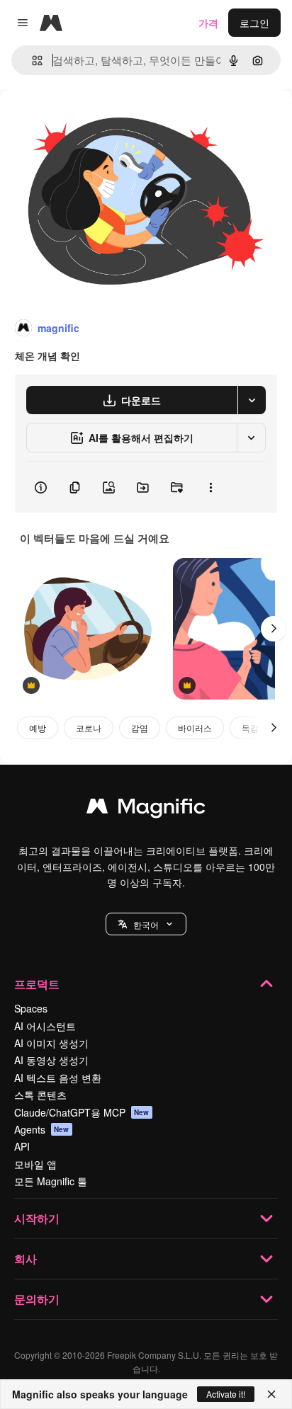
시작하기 (37, 1218)
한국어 (146, 924)
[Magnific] (146, 809)
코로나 (88, 727)
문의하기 (37, 1299)
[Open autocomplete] (31, 60)
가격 (208, 23)
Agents (41, 1129)
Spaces (30, 1008)
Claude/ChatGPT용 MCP (82, 1112)
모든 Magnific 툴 (50, 1181)
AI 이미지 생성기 (51, 1043)
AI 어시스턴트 (45, 1026)
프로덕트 (37, 984)
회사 (25, 1258)
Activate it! (225, 1394)
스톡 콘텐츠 (40, 1095)
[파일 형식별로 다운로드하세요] (251, 400)
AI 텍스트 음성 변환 (57, 1078)
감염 (139, 727)
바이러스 (195, 727)
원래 (81, 121)
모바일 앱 (35, 1164)
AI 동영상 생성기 (51, 1060)
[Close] (271, 1394)
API (22, 1146)
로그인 (254, 23)
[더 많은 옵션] (210, 487)
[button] (146, 924)
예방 (37, 727)
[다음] (273, 629)
